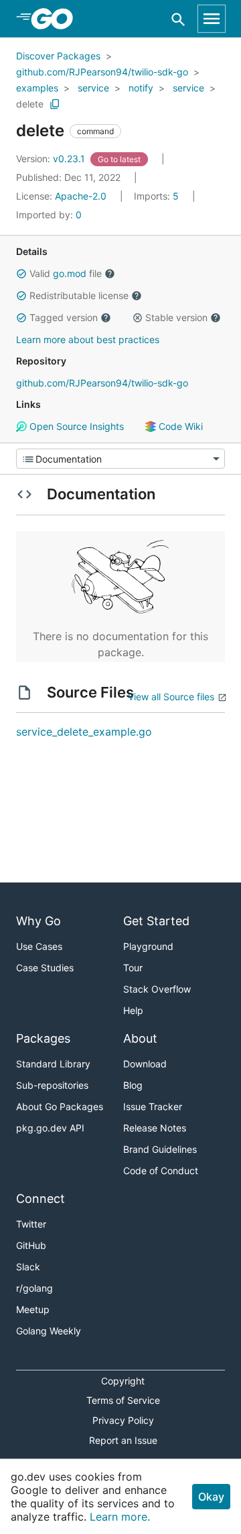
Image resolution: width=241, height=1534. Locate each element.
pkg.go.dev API (50, 1127)
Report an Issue (123, 1440)
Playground (148, 946)
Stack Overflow (157, 989)
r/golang (34, 1288)
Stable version (176, 317)
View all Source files (171, 696)
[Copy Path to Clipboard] (55, 104)
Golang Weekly (48, 1330)
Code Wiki (179, 426)
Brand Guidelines (160, 1149)
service (93, 87)
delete (30, 103)
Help (133, 1010)
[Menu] (120, 459)
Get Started (156, 921)
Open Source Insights (75, 426)
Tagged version (63, 317)
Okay (211, 1496)
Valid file (65, 273)
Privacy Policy (123, 1420)
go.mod (69, 273)
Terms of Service (123, 1400)
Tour (133, 967)
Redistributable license (79, 295)
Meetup (33, 1309)
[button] (21, 273)
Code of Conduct (160, 1170)
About (140, 1038)
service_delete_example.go (84, 731)
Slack (28, 1266)
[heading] (56, 18)
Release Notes (154, 1127)
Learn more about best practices (87, 339)
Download (145, 1063)
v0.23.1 (52, 158)
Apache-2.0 (80, 196)
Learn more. (120, 1516)
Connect (40, 1199)
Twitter (31, 1224)
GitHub (31, 1245)
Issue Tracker (152, 1106)
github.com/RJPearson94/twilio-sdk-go (102, 71)
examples (37, 87)
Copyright (123, 1380)
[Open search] (178, 19)
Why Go (38, 921)
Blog (133, 1085)
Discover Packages (58, 55)
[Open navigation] (211, 18)
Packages (43, 1038)
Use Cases (39, 946)
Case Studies (45, 967)
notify (141, 87)
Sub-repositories (52, 1085)
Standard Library (53, 1063)
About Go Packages (59, 1106)
